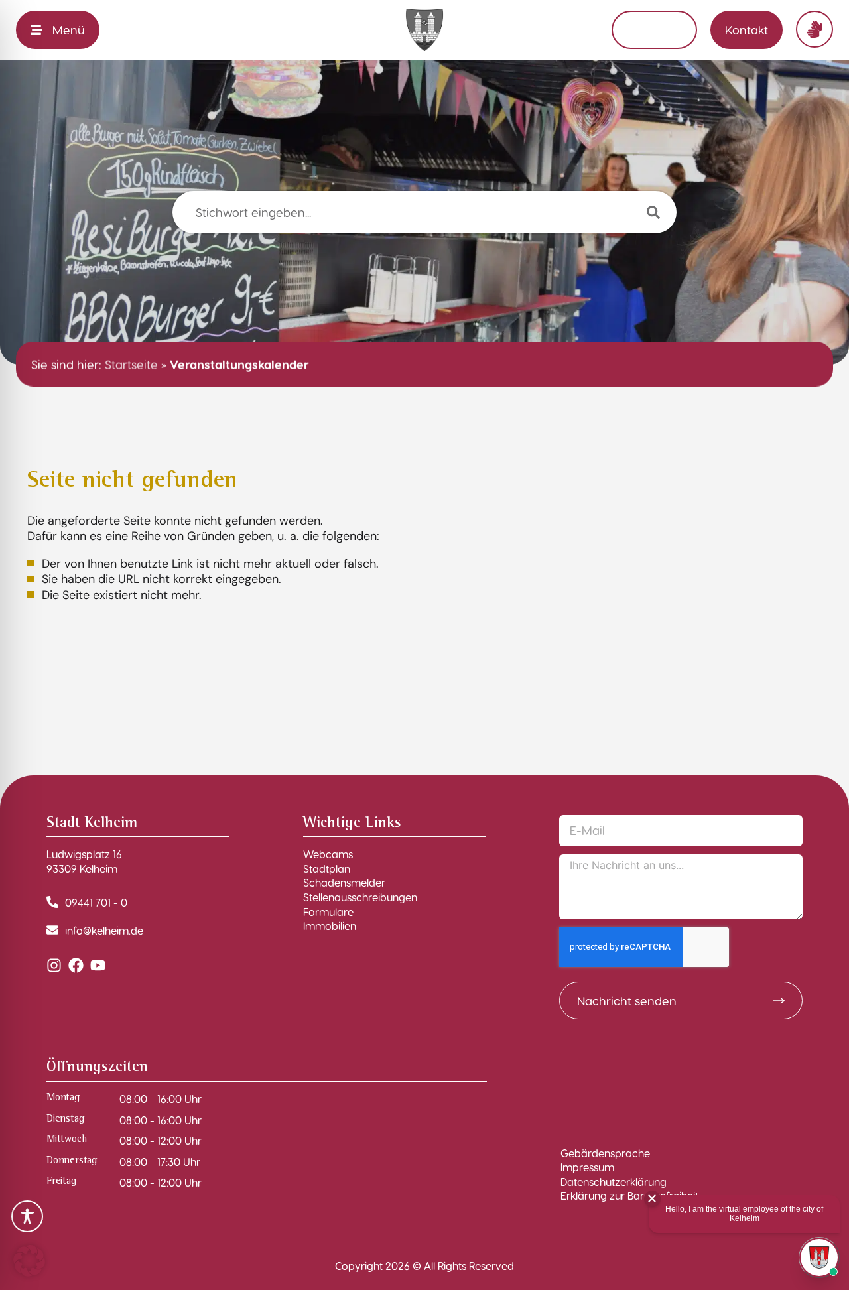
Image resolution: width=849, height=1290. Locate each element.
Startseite (131, 364)
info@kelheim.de (104, 930)
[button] (29, 1261)
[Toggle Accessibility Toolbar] (27, 1216)
